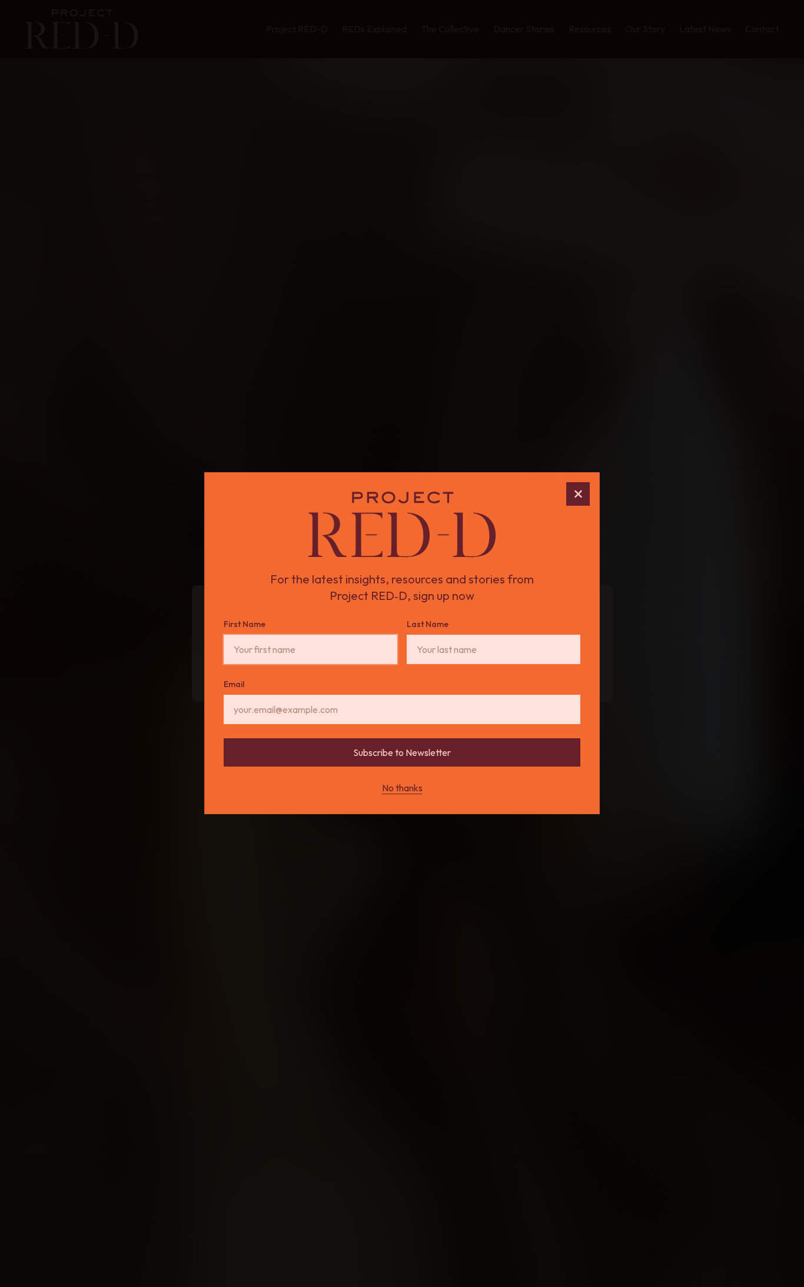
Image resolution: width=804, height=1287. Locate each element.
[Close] (578, 494)
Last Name (427, 624)
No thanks (402, 788)
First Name (244, 624)
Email (234, 684)
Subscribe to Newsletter (402, 753)
